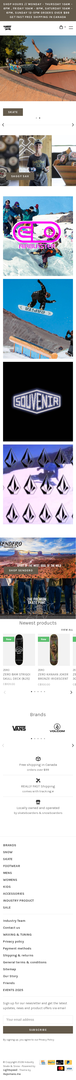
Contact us (11, 928)
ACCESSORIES (13, 894)
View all (67, 629)
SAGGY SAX (20, 176)
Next (73, 125)
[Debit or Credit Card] (60, 1064)
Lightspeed (10, 1069)
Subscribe (38, 1030)
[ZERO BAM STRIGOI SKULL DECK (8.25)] (19, 650)
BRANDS (9, 845)
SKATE (8, 859)
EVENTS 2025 (13, 990)
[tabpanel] (38, 75)
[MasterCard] (61, 1070)
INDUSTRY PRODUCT (18, 900)
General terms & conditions (25, 962)
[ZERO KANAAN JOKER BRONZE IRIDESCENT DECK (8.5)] (54, 650)
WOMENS (10, 880)
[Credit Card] (43, 1064)
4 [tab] (41, 738)
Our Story (10, 976)
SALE (7, 907)
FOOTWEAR (11, 866)
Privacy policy (13, 941)
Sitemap (9, 969)
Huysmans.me (12, 1074)
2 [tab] (39, 117)
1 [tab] (36, 117)
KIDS (7, 887)
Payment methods (17, 948)
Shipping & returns (18, 955)
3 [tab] (38, 738)
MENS (7, 873)
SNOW (8, 852)
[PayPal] (51, 1064)
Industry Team (14, 921)
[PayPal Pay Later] (68, 1064)
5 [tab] (44, 738)
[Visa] (69, 1070)
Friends (9, 983)
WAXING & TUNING (17, 934)
